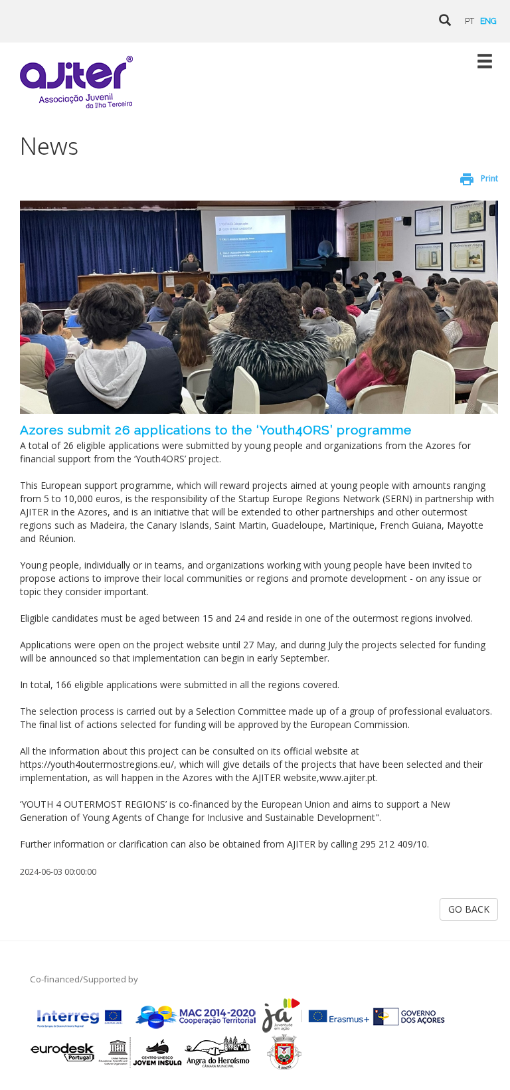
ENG (488, 21)
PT (469, 21)
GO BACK (468, 909)
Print (489, 178)
